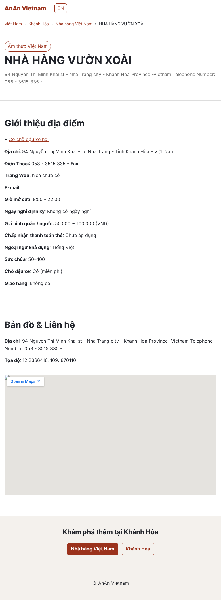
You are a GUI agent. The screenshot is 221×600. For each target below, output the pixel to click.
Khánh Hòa (38, 23)
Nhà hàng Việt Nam (74, 23)
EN (61, 8)
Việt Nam (13, 23)
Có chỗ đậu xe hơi (29, 139)
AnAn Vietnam (25, 8)
